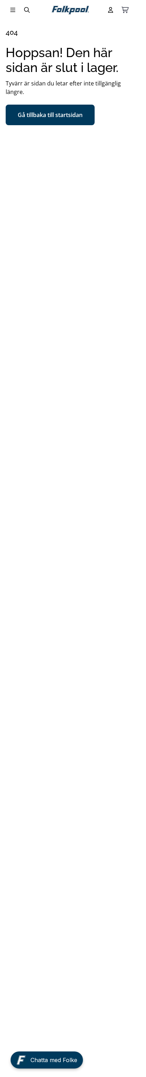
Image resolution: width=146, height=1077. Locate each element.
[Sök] (27, 10)
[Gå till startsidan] (70, 10)
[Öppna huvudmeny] (13, 9)
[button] (47, 1061)
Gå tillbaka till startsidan (50, 115)
